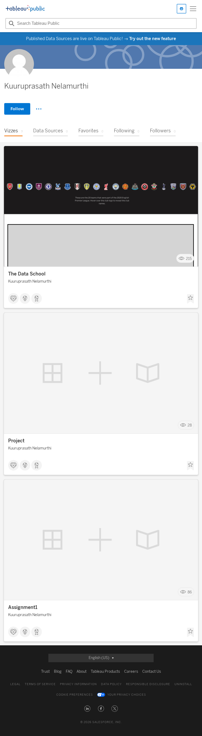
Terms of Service (40, 684)
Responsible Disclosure (148, 684)
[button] (87, 708)
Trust (45, 671)
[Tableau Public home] (25, 8)
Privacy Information (78, 684)
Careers (131, 671)
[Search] (11, 23)
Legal (15, 684)
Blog (58, 671)
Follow (17, 109)
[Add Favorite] (190, 299)
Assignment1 (22, 607)
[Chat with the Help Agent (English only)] (181, 8)
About (82, 671)
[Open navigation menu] (193, 8)
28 (190, 425)
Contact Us (151, 671)
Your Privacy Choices (126, 694)
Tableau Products (105, 671)
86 (190, 592)
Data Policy (111, 684)
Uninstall (183, 684)
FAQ (69, 671)
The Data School (27, 274)
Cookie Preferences (74, 694)
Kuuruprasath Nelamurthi (29, 281)
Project (16, 441)
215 (189, 258)
